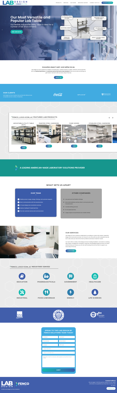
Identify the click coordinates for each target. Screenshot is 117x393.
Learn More (70, 250)
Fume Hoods (74, 123)
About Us (58, 77)
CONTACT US (111, 388)
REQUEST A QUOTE (107, 2)
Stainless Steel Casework (99, 123)
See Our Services (18, 32)
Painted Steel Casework (49, 123)
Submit (58, 370)
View (23, 147)
